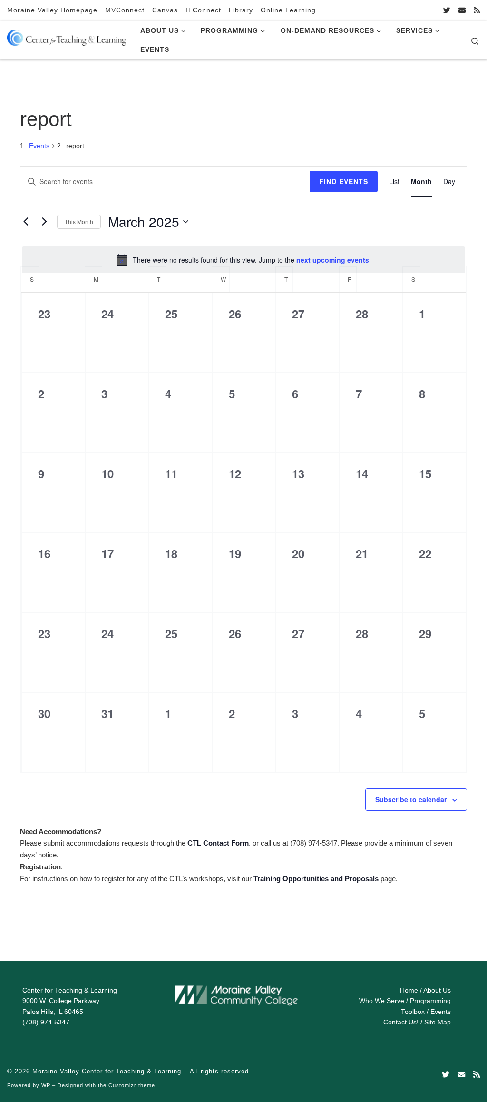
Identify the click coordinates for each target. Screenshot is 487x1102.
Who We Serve (381, 1000)
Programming (430, 1000)
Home (409, 990)
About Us (437, 990)
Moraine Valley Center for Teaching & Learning (106, 1071)
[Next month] (44, 221)
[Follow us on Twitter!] (446, 10)
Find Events (343, 181)
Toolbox (413, 1011)
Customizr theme (131, 1085)
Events (39, 145)
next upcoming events (332, 260)
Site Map (437, 1022)
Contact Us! (401, 1022)
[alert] (243, 259)
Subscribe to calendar (411, 799)
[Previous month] (25, 221)
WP (45, 1085)
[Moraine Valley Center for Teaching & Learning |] (66, 36)
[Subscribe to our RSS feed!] (477, 10)
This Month (79, 221)
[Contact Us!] (462, 10)
